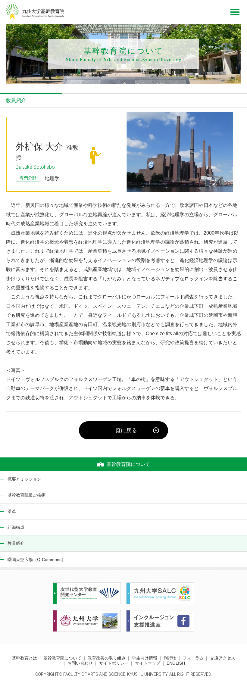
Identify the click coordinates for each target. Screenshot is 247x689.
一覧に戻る (123, 430)
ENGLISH (176, 663)
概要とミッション (24, 479)
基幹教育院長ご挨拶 (26, 495)
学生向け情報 (144, 658)
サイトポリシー (114, 663)
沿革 (12, 511)
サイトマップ (147, 663)
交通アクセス (222, 658)
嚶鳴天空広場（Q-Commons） (37, 559)
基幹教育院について (62, 658)
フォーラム (193, 658)
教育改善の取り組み (107, 658)
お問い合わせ (80, 663)
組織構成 (16, 527)
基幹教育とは (24, 658)
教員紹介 (16, 543)
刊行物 (170, 658)
